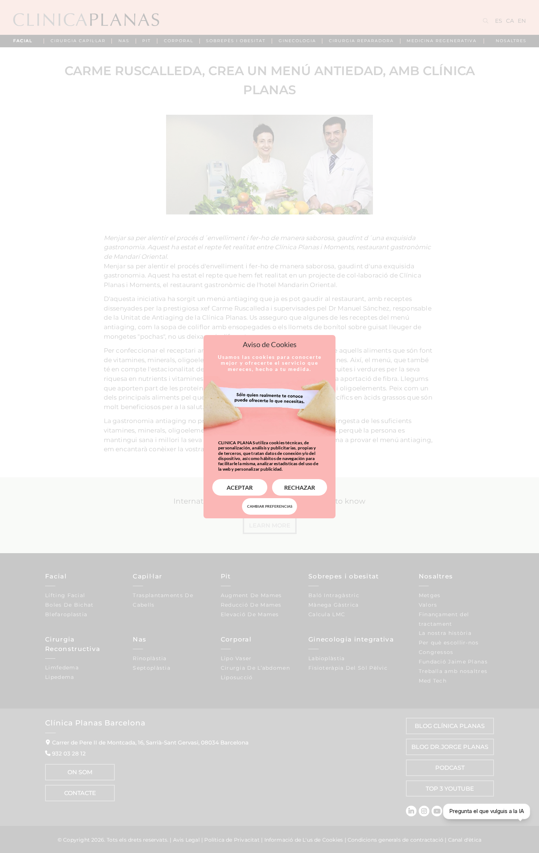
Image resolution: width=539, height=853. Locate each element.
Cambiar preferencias (269, 506)
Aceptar (240, 487)
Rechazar (299, 487)
